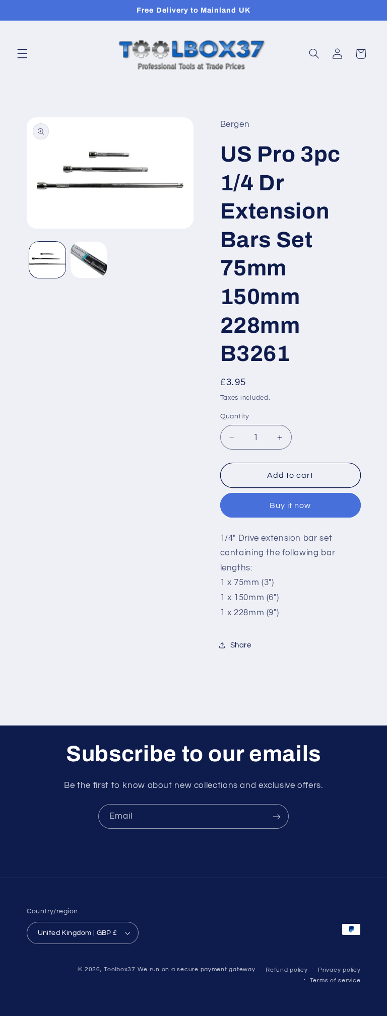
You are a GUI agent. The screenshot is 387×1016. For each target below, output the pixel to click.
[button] (22, 53)
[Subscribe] (276, 816)
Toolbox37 (120, 969)
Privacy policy (339, 970)
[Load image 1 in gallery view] (47, 260)
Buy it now (290, 505)
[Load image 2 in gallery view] (89, 260)
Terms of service (335, 980)
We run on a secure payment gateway (196, 969)
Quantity (234, 416)
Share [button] (240, 645)
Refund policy (287, 970)
